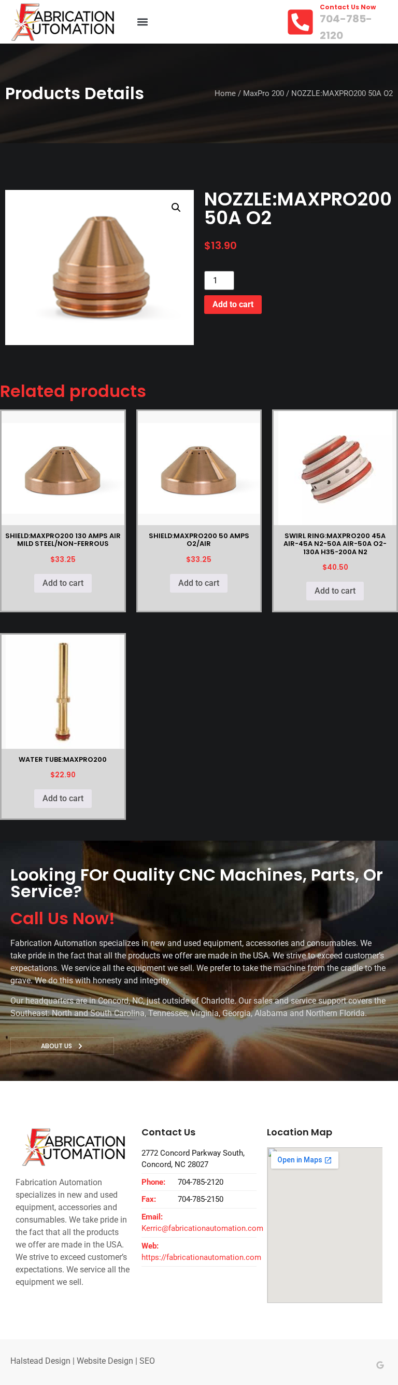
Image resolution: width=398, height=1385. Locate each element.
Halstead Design (40, 1361)
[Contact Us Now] (300, 22)
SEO (147, 1361)
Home (225, 93)
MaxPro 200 (263, 93)
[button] (142, 22)
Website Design (105, 1361)
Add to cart (232, 304)
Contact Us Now (348, 7)
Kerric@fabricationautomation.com (202, 1228)
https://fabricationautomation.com (201, 1257)
